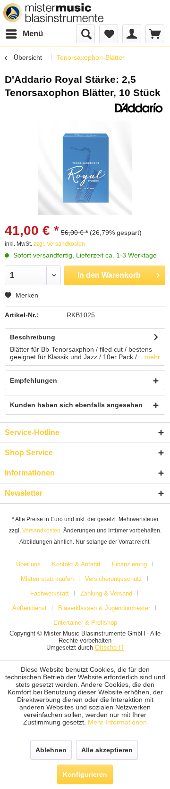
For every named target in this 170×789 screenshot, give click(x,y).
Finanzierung (129, 564)
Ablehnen (51, 750)
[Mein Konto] (131, 33)
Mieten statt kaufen (47, 578)
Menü (33, 33)
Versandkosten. (42, 530)
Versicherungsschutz (113, 578)
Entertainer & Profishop (85, 622)
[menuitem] (24, 33)
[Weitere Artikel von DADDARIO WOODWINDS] (138, 107)
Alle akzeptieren (107, 750)
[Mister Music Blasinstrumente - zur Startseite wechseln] (53, 12)
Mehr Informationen (117, 722)
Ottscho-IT (109, 647)
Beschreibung (32, 337)
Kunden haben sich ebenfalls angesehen (76, 405)
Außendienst (29, 608)
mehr (151, 357)
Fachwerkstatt (49, 593)
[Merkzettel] (108, 33)
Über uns (28, 564)
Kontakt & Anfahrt (76, 564)
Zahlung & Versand (106, 593)
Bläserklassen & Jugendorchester (104, 608)
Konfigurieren (85, 774)
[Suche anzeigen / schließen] (85, 33)
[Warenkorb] (154, 33)
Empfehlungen (33, 380)
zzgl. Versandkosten (59, 244)
